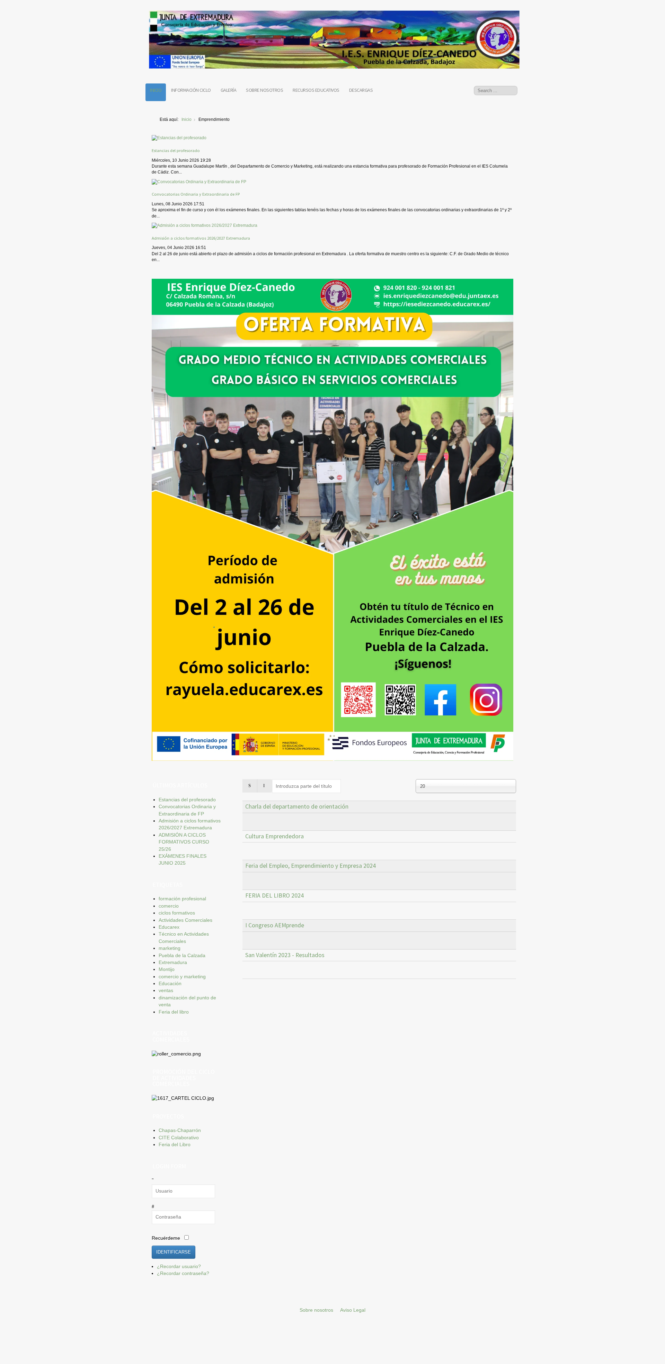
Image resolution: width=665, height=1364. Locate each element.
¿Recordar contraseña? (183, 1273)
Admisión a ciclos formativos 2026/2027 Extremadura (201, 238)
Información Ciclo (191, 90)
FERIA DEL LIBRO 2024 (274, 895)
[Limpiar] (264, 785)
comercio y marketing (182, 976)
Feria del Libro (174, 1144)
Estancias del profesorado (176, 150)
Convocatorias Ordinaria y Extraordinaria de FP (196, 194)
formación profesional (182, 898)
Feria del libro (174, 1012)
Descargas (361, 90)
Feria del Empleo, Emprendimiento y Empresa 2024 (310, 866)
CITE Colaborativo (179, 1137)
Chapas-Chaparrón (180, 1130)
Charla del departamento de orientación (296, 806)
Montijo (167, 969)
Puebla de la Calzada (182, 955)
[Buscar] (249, 785)
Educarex (169, 927)
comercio (169, 906)
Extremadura (173, 962)
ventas (166, 990)
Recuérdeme (166, 1238)
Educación (170, 983)
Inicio (155, 90)
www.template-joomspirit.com (662, 1338)
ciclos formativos (177, 913)
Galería (229, 90)
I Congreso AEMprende (274, 925)
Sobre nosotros (264, 90)
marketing (169, 948)
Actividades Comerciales (185, 920)
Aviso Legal (352, 1310)
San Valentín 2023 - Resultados (285, 955)
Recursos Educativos (316, 90)
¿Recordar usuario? (179, 1266)
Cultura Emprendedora (274, 836)
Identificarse (173, 1252)
